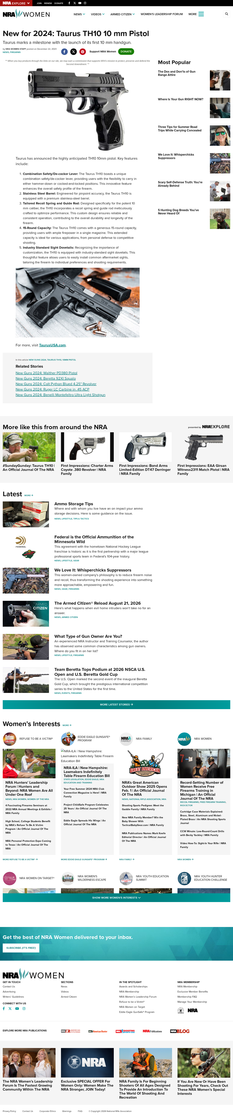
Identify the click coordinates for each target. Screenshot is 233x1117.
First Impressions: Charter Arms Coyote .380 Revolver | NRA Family (87, 469)
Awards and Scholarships (133, 987)
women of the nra (38, 799)
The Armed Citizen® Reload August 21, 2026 (97, 603)
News (78, 14)
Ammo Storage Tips (73, 504)
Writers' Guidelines (13, 997)
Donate (58, 3)
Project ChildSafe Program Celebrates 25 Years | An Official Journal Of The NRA (86, 808)
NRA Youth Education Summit (152, 878)
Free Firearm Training (213, 802)
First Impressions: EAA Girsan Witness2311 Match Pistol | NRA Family (203, 469)
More (27, 495)
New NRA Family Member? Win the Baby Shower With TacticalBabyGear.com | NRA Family (143, 821)
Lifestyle (67, 518)
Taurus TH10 (54, 359)
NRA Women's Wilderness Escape (92, 878)
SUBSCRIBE (21, 948)
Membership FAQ (187, 997)
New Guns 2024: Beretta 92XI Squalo (46, 378)
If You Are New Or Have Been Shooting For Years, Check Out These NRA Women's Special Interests (202, 1087)
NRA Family (144, 739)
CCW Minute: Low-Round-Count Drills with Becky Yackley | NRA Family (202, 833)
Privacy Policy (9, 1111)
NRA (164, 799)
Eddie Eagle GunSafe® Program (94, 738)
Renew (48, 3)
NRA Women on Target (132, 1007)
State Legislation (74, 779)
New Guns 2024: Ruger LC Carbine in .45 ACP (52, 389)
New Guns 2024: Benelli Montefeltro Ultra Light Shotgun (60, 395)
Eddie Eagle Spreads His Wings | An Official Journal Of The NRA (85, 822)
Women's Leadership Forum (162, 14)
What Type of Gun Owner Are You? (88, 636)
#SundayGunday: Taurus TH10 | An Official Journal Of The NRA (29, 467)
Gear (76, 560)
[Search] (226, 14)
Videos (96, 14)
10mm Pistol (69, 359)
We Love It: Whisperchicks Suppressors (92, 570)
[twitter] (73, 50)
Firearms (15, 52)
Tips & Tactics (81, 518)
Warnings (67, 1111)
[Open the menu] (201, 14)
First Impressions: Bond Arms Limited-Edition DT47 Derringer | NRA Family (145, 469)
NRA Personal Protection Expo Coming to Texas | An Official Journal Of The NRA (28, 845)
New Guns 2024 (37, 359)
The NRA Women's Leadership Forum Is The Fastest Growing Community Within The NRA (28, 1085)
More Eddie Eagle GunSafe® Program (82, 859)
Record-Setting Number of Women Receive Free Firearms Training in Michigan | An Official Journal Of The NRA (201, 790)
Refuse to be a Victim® (132, 1002)
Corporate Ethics (48, 1111)
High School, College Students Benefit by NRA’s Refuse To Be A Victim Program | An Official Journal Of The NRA (27, 827)
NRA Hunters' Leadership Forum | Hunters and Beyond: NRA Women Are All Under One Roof (29, 788)
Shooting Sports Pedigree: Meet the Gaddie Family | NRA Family (143, 807)
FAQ (80, 1111)
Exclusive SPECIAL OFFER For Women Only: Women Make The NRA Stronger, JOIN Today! (87, 1085)
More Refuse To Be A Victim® (19, 859)
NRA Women (203, 739)
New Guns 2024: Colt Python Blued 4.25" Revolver (56, 384)
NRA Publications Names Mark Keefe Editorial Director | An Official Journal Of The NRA (144, 837)
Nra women (19, 799)
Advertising (9, 992)
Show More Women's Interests (136, 897)
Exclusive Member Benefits (192, 992)
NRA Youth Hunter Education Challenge (210, 878)
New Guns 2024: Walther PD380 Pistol (46, 373)
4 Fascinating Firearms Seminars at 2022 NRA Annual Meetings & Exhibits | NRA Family (28, 809)
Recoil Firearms (189, 802)
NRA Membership (129, 992)
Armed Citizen (121, 14)
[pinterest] (82, 50)
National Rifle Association (145, 799)
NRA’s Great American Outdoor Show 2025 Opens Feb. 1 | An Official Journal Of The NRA (144, 788)
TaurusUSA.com (52, 345)
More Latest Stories (131, 704)
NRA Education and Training (84, 781)
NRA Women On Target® (36, 878)
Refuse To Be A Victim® (36, 739)
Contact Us (9, 987)
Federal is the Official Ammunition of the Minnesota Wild (94, 539)
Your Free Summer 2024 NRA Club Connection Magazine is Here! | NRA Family (85, 792)
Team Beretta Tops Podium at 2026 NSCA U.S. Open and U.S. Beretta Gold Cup (99, 671)
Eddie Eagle (91, 779)
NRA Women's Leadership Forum (138, 997)
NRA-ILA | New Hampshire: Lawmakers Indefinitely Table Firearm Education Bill (87, 771)
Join (39, 3)
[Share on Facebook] (64, 50)
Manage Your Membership (192, 1002)
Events (66, 693)
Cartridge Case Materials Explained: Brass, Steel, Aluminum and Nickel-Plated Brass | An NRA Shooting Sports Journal (203, 817)
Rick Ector (186, 805)
